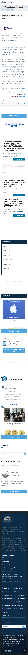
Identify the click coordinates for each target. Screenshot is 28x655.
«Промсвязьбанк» (20, 598)
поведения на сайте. (22, 96)
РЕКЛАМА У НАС (20, 585)
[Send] (25, 454)
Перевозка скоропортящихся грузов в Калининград (13, 560)
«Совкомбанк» (19, 608)
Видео (5, 246)
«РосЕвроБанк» (19, 595)
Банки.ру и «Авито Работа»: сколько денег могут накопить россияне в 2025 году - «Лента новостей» (14, 203)
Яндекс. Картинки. (22, 92)
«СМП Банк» (18, 602)
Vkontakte (5, 651)
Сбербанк (6, 264)
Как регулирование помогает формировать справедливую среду (12, 575)
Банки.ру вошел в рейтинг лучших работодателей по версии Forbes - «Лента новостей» (14, 183)
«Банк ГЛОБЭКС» (8, 608)
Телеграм (9, 651)
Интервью (6, 250)
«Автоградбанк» (8, 598)
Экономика (18, 588)
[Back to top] (23, 650)
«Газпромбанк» (8, 595)
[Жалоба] (18, 103)
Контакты (6, 588)
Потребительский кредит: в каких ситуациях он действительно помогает (13, 568)
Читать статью (20, 159)
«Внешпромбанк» (8, 605)
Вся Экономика (15, 437)
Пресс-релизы (7, 255)
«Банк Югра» (19, 605)
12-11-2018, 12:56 (7, 103)
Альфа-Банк (7, 268)
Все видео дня (8, 259)
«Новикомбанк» (8, 602)
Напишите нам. (23, 94)
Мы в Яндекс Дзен (13, 344)
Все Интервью (15, 331)
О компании (7, 585)
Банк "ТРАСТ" (7, 273)
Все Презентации (15, 491)
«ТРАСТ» (6, 612)
